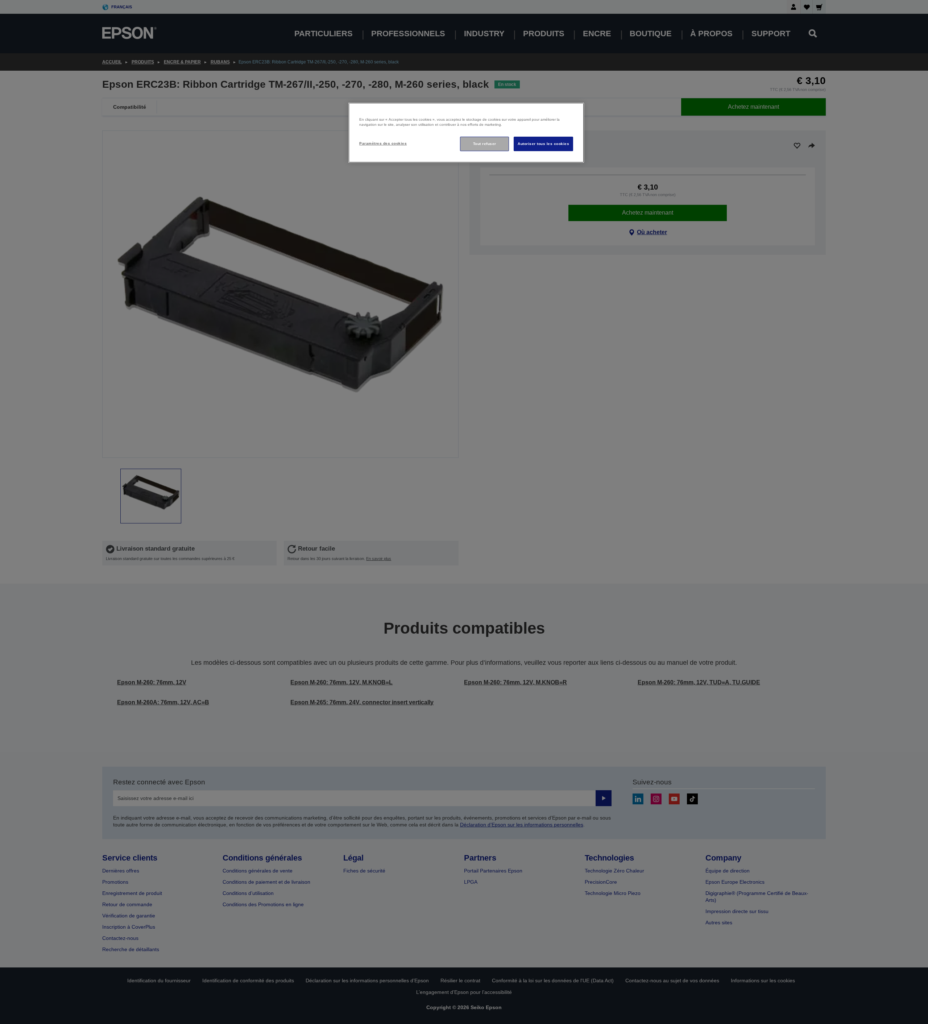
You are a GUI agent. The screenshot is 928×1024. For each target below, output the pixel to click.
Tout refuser (484, 144)
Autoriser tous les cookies (543, 144)
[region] (466, 133)
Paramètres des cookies (383, 143)
